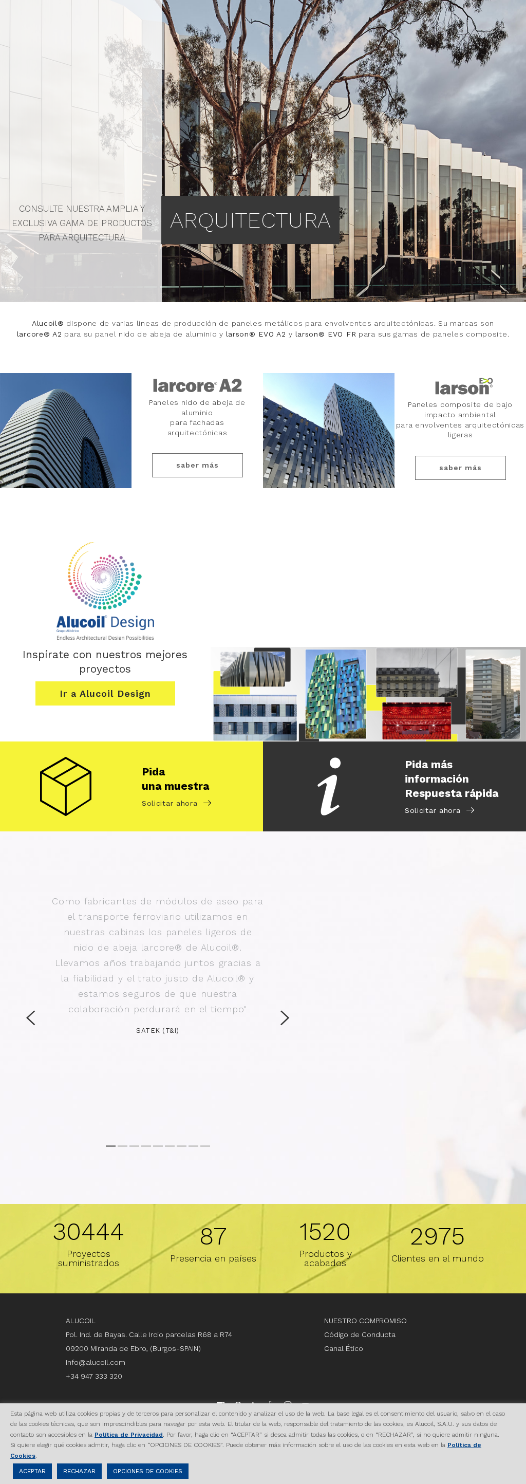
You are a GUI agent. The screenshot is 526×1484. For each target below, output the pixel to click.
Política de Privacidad (129, 1434)
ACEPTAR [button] (32, 1471)
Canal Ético (343, 1348)
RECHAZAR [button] (79, 1471)
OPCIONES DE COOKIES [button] (147, 1471)
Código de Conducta (360, 1334)
